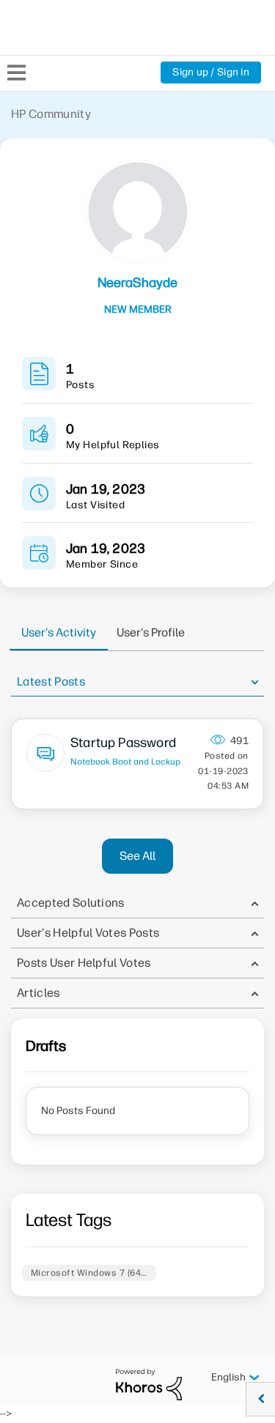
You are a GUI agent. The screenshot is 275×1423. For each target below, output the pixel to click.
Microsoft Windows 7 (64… (89, 1273)
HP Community (51, 114)
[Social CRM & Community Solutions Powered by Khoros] (149, 1384)
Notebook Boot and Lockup (125, 762)
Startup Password (123, 743)
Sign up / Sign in (210, 72)
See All (137, 856)
